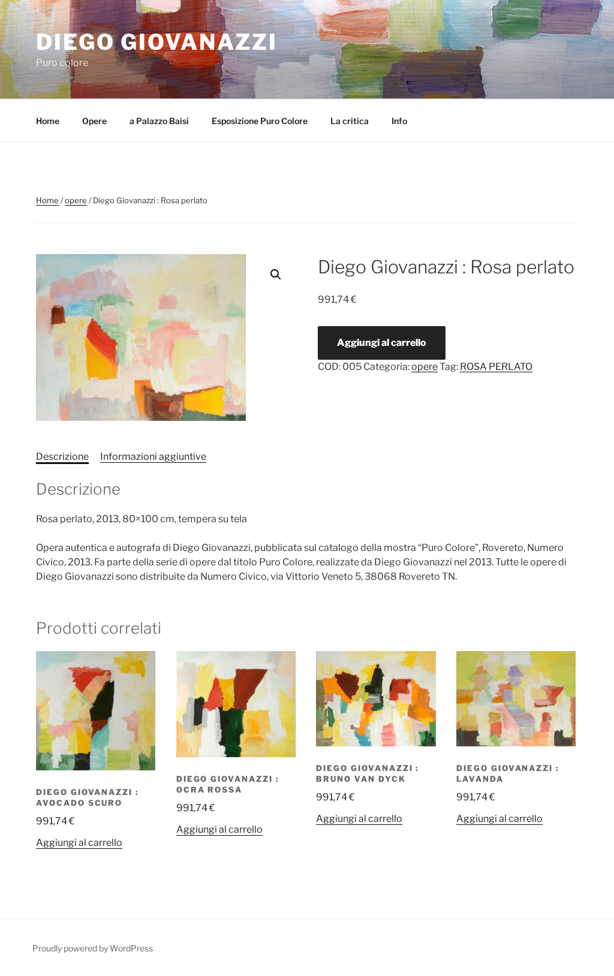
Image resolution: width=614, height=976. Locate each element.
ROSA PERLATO (496, 366)
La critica (349, 121)
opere (76, 200)
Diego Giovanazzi (157, 42)
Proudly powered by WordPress (92, 948)
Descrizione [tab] (62, 456)
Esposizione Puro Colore (260, 121)
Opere (94, 121)
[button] (276, 274)
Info (399, 121)
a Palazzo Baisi (159, 121)
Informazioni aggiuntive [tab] (153, 456)
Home (47, 121)
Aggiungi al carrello (381, 342)
